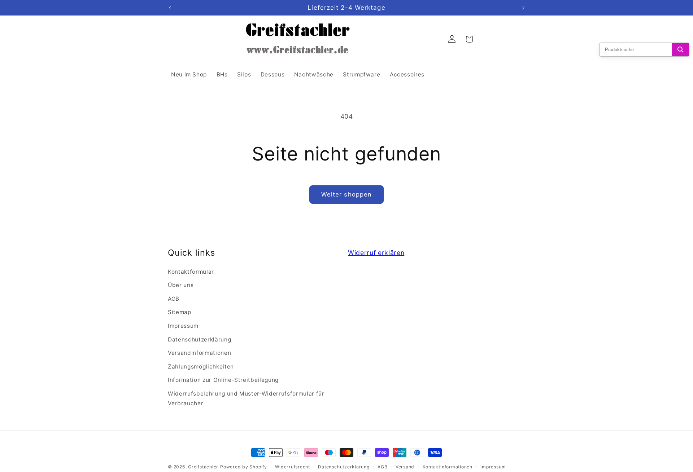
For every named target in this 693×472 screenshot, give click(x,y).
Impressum (183, 325)
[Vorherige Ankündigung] (170, 8)
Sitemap (179, 312)
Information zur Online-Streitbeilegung (223, 379)
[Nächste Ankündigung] (523, 8)
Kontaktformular (191, 271)
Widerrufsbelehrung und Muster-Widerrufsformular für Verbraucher (246, 398)
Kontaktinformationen (447, 466)
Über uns (180, 285)
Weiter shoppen (346, 194)
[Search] (680, 49)
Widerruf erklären (376, 252)
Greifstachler (203, 466)
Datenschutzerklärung (199, 339)
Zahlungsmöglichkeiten (201, 366)
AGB (173, 298)
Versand (405, 466)
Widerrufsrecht (292, 466)
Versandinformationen (199, 352)
